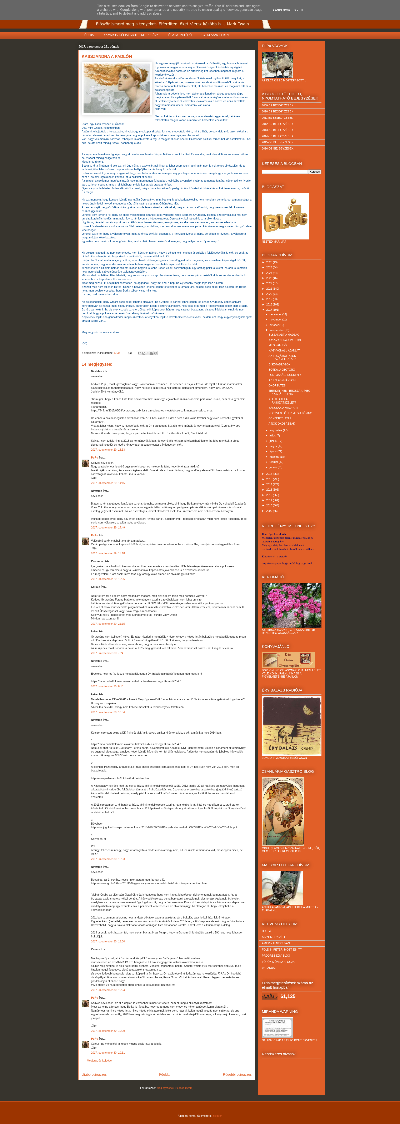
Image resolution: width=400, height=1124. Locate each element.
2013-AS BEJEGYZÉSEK (277, 130)
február (274, 462)
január (274, 467)
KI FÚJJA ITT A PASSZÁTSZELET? (282, 401)
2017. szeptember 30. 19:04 (108, 990)
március (275, 456)
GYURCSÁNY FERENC (215, 35)
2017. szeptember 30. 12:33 (108, 859)
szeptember (277, 330)
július (273, 435)
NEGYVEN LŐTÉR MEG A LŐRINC (290, 413)
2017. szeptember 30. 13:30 (108, 941)
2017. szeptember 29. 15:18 (108, 553)
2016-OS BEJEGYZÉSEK (278, 148)
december (276, 314)
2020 (269, 293)
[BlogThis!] (144, 353)
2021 (269, 288)
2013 (269, 489)
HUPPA (266, 931)
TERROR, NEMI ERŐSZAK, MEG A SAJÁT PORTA (289, 392)
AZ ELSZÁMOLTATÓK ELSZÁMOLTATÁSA (282, 357)
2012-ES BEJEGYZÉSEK (277, 124)
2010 (269, 505)
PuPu (94, 457)
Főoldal (164, 1074)
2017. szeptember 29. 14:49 (108, 527)
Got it (299, 9)
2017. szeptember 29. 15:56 (108, 579)
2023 (269, 278)
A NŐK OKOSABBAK (282, 423)
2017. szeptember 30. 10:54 (108, 712)
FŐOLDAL (89, 35)
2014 (269, 484)
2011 (269, 500)
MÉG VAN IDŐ (278, 345)
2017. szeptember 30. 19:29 (108, 1030)
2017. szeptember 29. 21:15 (108, 623)
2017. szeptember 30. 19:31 (108, 1052)
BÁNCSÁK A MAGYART (283, 407)
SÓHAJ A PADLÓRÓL (179, 35)
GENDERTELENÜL (280, 418)
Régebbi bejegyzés (237, 1074)
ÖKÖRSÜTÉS (277, 385)
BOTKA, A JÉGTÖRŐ (282, 369)
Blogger (216, 1115)
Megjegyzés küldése (99, 1060)
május (274, 446)
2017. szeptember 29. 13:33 (108, 449)
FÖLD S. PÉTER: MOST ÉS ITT (282, 949)
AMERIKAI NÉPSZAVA (276, 943)
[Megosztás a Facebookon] (152, 353)
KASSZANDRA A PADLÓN (285, 340)
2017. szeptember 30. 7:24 (107, 653)
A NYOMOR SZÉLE (274, 937)
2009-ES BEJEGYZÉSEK (277, 105)
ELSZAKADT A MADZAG (284, 334)
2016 (269, 473)
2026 (269, 262)
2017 (269, 309)
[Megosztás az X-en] (148, 353)
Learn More (281, 9)
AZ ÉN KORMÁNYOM (282, 380)
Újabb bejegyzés (94, 1074)
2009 (269, 510)
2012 (269, 495)
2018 (269, 304)
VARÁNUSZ (269, 967)
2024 (269, 272)
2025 (269, 267)
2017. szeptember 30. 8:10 (107, 686)
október (274, 324)
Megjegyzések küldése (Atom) (175, 1087)
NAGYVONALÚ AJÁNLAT (284, 350)
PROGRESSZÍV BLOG (276, 955)
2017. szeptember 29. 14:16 (108, 483)
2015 (269, 479)
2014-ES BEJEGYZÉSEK (277, 136)
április (274, 451)
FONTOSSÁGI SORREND (285, 374)
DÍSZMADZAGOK (279, 364)
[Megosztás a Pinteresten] (156, 353)
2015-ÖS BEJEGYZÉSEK (278, 142)
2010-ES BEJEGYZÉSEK (277, 111)
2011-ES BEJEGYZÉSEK (277, 117)
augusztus (276, 430)
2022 (269, 283)
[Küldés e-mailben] (140, 353)
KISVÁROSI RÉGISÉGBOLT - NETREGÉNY (131, 35)
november (276, 319)
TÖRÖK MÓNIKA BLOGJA (278, 961)
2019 (269, 299)
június (274, 440)
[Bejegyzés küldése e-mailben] (129, 352)
